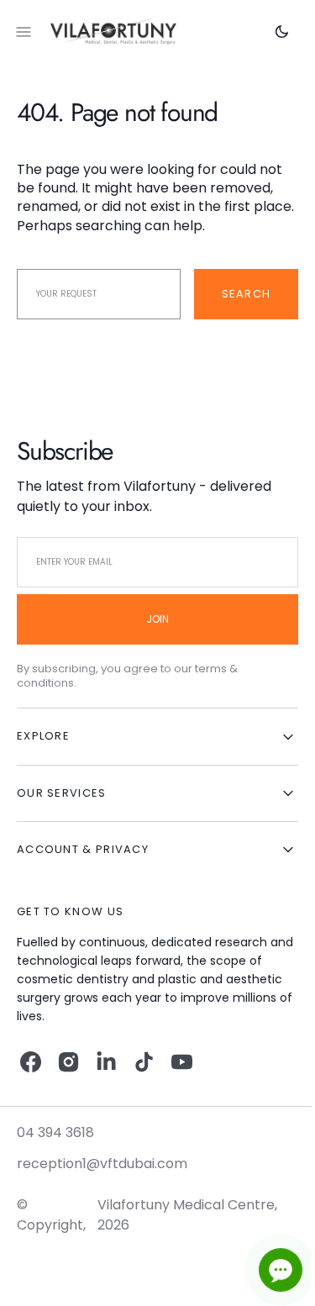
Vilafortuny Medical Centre (182, 1204)
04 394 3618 (55, 1132)
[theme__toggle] (269, 31)
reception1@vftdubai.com (102, 1163)
